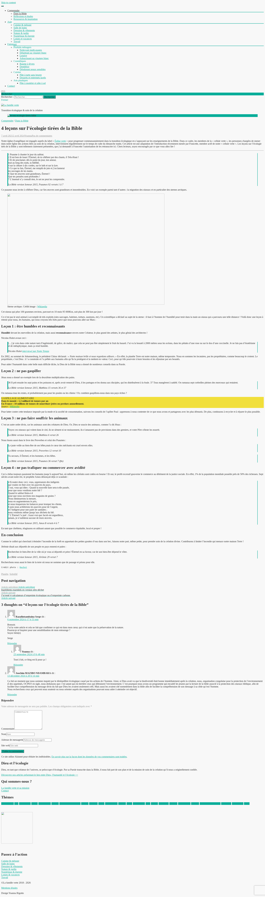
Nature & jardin (21, 33)
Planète (4, 574)
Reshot (23, 567)
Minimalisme (111, 803)
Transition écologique (210, 803)
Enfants (84, 803)
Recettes (173, 803)
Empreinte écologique (70, 803)
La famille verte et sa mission (15, 788)
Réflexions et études (23, 16)
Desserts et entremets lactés (33, 77)
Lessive (23, 55)
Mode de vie (139, 803)
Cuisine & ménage (22, 25)
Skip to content (8, 2)
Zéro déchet (237, 803)
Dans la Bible (20, 13)
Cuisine (55, 803)
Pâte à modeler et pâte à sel (33, 83)
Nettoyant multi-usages (31, 50)
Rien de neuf (184, 803)
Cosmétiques (44, 803)
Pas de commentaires (42, 135)
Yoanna (28, 135)
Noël (148, 803)
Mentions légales (9, 888)
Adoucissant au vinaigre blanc (34, 58)
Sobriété (13, 574)
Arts (16, 803)
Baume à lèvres (27, 64)
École (247, 803)
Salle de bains (20, 27)
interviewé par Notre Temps (35, 351)
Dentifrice (24, 66)
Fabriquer (12, 44)
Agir (9, 22)
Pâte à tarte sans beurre (31, 75)
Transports (226, 803)
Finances (93, 803)
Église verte (60, 141)
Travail (16, 41)
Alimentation (7, 803)
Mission (122, 803)
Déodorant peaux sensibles (33, 69)
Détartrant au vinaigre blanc (33, 53)
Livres (101, 803)
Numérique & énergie (24, 36)
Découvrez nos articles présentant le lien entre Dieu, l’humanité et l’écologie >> (39, 775)
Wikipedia (42, 306)
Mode (129, 803)
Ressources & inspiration (25, 19)
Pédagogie (164, 803)
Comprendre (13, 10)
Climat (34, 803)
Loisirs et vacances (22, 38)
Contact (11, 86)
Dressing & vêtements (24, 30)
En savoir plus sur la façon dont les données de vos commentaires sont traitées (89, 756)
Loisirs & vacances (10, 874)
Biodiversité (25, 803)
